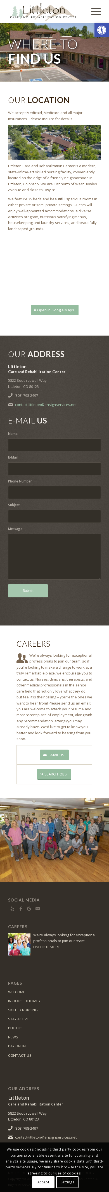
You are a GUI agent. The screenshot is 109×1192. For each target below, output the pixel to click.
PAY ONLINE (18, 1045)
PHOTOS (15, 1027)
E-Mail (13, 457)
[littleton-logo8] (45, 11)
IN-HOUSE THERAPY (24, 1000)
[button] (101, 30)
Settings (67, 1182)
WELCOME (16, 991)
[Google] (29, 909)
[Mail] (37, 909)
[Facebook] (20, 909)
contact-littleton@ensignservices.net (46, 404)
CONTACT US (20, 1055)
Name (13, 433)
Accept (43, 1182)
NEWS (13, 1037)
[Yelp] (12, 909)
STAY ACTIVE (18, 1018)
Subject (14, 505)
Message (15, 528)
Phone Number (20, 481)
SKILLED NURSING (23, 1009)
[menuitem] (93, 11)
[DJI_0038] (54, 142)
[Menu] (93, 11)
